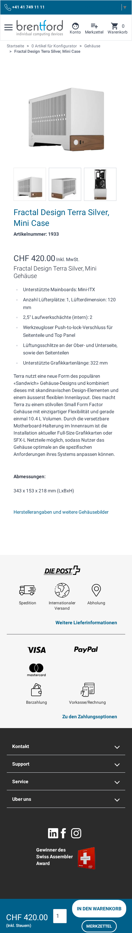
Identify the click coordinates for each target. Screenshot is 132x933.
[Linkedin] (53, 833)
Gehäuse (92, 46)
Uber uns (21, 799)
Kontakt (20, 746)
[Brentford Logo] (40, 28)
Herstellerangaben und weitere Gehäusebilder (61, 512)
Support (20, 764)
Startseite (15, 46)
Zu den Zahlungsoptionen (89, 716)
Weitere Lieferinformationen (86, 622)
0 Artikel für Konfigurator (54, 46)
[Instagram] (76, 833)
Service (20, 781)
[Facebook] (63, 833)
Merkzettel (99, 926)
